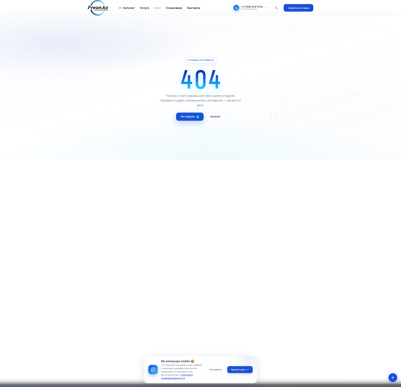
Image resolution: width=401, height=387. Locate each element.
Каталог (215, 116)
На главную (188, 116)
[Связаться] (392, 377)
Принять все (238, 369)
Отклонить (215, 369)
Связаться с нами (298, 7)
